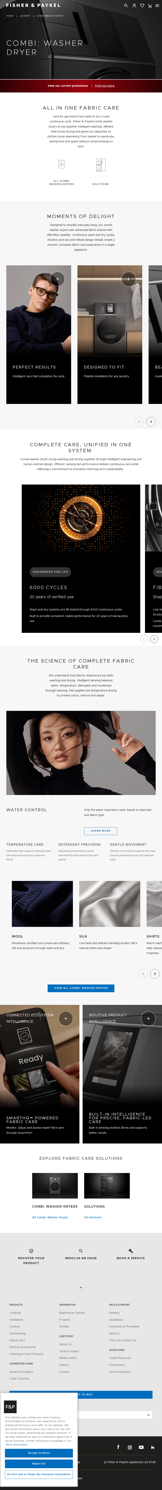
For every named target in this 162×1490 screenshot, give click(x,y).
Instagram (130, 1447)
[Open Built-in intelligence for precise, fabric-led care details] (122, 1074)
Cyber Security (19, 1378)
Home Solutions (119, 1372)
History (64, 1365)
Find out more (104, 86)
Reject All (39, 1463)
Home (9, 16)
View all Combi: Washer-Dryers (81, 988)
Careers (64, 1372)
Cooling (14, 1326)
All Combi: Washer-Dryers (50, 1217)
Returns (114, 1333)
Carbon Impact (69, 1351)
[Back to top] (81, 1287)
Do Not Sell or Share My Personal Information (39, 1474)
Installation (116, 1320)
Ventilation (16, 1320)
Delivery (114, 1313)
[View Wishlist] (142, 5)
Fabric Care (17, 1340)
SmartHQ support (21, 1372)
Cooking (15, 1313)
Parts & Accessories (22, 1347)
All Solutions (93, 1217)
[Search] (126, 5)
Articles (64, 1326)
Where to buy (81, 1394)
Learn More (101, 831)
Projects (64, 1320)
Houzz (153, 1447)
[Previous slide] (144, 639)
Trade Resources (120, 1358)
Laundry (25, 16)
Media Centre (68, 1358)
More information (16, 1444)
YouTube (141, 1447)
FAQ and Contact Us (122, 1340)
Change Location (21, 1407)
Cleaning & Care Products (26, 1354)
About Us (65, 1344)
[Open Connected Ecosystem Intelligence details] (39, 1074)
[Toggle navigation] (157, 5)
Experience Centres (72, 1313)
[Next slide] (154, 639)
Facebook (118, 1447)
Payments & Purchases (124, 1326)
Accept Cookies (39, 1453)
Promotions (117, 1365)
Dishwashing (17, 1333)
